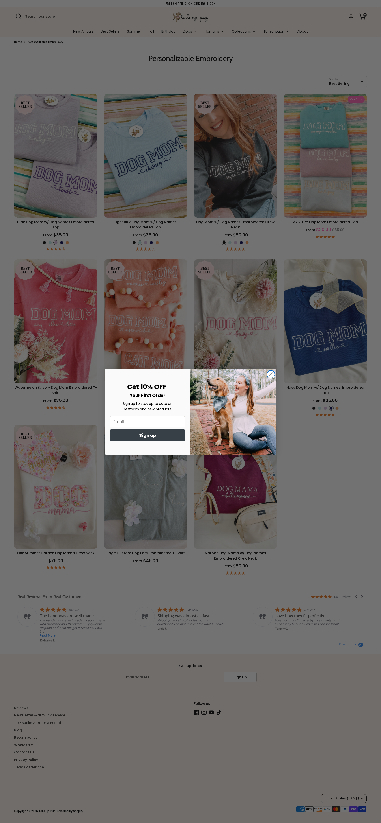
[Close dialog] (271, 374)
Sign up (147, 435)
